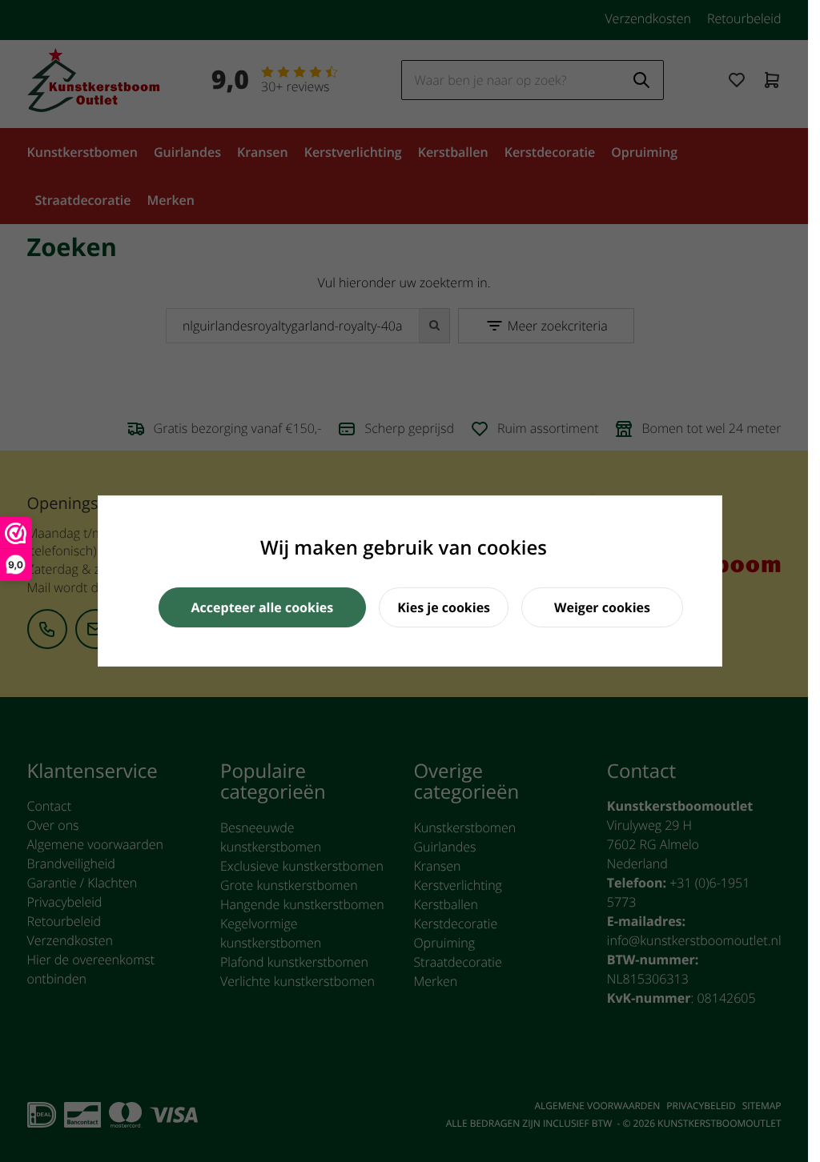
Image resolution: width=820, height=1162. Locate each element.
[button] (263, 607)
